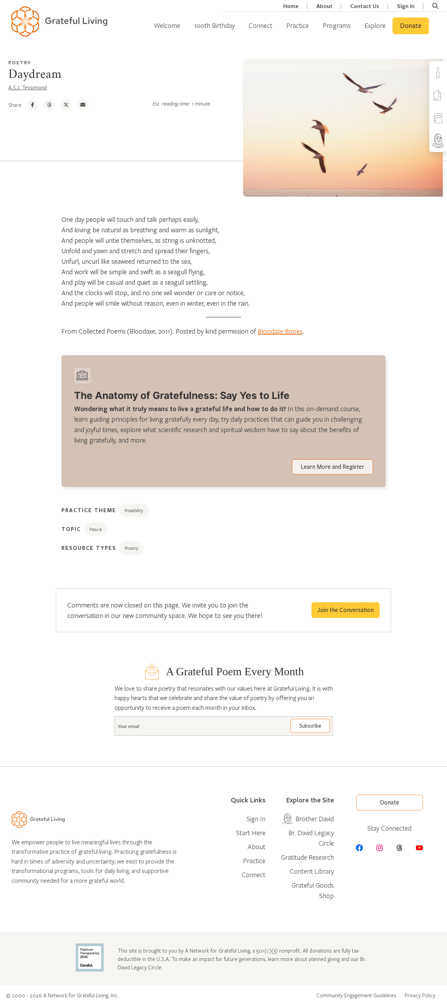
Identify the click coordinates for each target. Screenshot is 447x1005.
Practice (297, 25)
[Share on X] (66, 104)
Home (291, 6)
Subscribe (310, 726)
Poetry (19, 62)
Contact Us (364, 6)
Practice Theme (88, 510)
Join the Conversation (345, 610)
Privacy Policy (420, 995)
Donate (411, 26)
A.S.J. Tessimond (27, 87)
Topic (71, 528)
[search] (435, 6)
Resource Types (88, 547)
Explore (375, 25)
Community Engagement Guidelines (356, 995)
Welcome (167, 25)
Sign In (406, 6)
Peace (95, 529)
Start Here (250, 832)
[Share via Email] (82, 104)
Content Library (312, 871)
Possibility (134, 510)
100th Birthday (214, 25)
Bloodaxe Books (280, 331)
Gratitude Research (307, 857)
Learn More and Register (332, 467)
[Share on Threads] (49, 104)
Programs (337, 25)
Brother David (314, 818)
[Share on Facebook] (32, 104)
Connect (260, 25)
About (324, 6)
